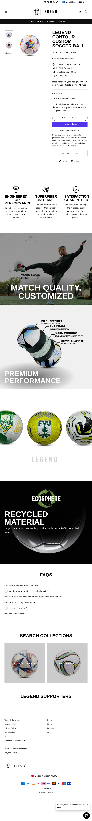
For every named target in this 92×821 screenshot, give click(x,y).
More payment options (69, 130)
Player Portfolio (10, 753)
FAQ (6, 736)
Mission (50, 724)
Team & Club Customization (15, 749)
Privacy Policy (10, 728)
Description (70, 153)
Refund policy (10, 724)
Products (51, 728)
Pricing (57, 93)
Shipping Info (9, 732)
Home (49, 720)
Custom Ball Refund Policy (15, 740)
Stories (50, 732)
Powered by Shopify (46, 792)
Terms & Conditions (12, 720)
